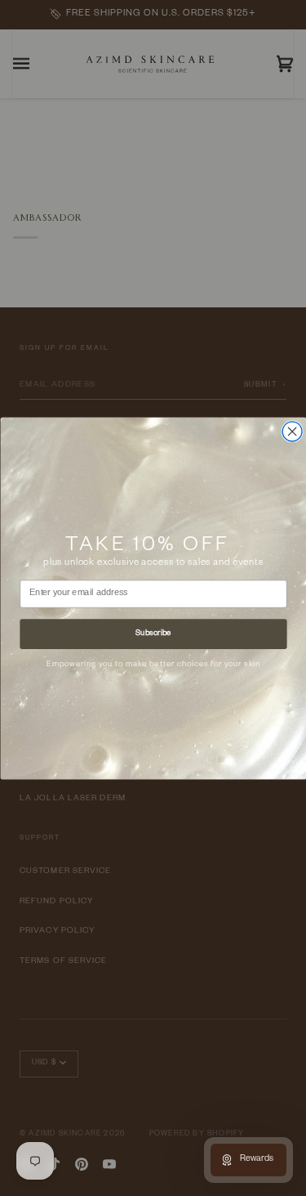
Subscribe (153, 633)
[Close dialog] (292, 431)
